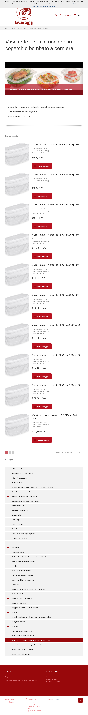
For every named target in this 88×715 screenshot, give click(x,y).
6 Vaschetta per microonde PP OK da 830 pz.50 (55, 295)
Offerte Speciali (17, 469)
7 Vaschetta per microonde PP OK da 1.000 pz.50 (56, 325)
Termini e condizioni (52, 679)
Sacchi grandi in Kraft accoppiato (23, 580)
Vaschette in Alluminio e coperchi (23, 635)
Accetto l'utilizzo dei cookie (46, 6)
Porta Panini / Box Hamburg (21, 571)
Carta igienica (16, 515)
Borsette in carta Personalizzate (23, 492)
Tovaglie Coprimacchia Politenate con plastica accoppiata (31, 617)
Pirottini (14, 566)
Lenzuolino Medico (18, 552)
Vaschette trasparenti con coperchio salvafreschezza (30, 645)
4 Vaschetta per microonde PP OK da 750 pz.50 (55, 235)
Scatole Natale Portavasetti (21, 594)
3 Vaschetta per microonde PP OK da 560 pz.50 (55, 205)
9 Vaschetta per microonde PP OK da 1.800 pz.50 (56, 385)
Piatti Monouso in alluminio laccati (23, 561)
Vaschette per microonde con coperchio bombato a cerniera (33, 28)
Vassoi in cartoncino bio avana (22, 649)
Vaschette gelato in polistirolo (22, 631)
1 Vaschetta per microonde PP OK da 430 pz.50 (55, 144)
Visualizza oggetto (42, 166)
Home (6, 28)
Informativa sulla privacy (53, 681)
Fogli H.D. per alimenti (19, 538)
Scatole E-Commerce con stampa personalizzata (28, 589)
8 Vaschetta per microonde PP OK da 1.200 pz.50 (56, 355)
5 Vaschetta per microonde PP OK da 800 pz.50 (55, 265)
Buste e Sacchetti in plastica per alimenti (25, 501)
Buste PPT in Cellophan (20, 510)
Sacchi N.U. (16, 584)
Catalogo (12, 28)
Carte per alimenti (18, 524)
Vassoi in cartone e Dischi (21, 654)
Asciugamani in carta (19, 482)
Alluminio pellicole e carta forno (22, 473)
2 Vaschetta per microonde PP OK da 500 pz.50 (55, 174)
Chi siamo (49, 677)
